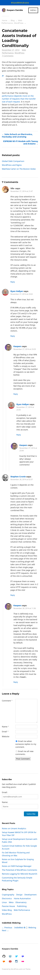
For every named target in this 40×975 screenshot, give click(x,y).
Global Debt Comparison (13, 161)
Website (5, 736)
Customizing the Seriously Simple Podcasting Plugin (17, 879)
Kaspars (17, 346)
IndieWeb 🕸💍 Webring (25, 927)
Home (4, 20)
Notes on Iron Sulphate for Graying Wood (18, 860)
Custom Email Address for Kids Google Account (19, 847)
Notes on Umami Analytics (14, 828)
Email (5, 731)
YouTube (10, 961)
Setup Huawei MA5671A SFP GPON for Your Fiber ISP (19, 833)
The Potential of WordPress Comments (19, 870)
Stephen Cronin (18, 476)
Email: (4, 792)
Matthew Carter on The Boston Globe (19, 169)
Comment (7, 700)
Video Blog (7, 910)
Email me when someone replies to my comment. (25, 744)
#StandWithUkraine (20, 2)
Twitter (16, 956)
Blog (13, 20)
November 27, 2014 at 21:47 (21, 191)
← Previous (7, 927)
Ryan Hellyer (16, 291)
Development (30, 894)
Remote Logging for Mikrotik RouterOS (19, 874)
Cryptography (8, 894)
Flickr (23, 961)
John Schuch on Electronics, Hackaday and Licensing (17, 135)
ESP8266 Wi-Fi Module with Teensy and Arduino (20, 142)
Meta (11, 902)
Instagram (16, 961)
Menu (33, 10)
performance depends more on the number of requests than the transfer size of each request (19, 99)
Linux (4, 902)
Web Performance (11, 21)
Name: (5, 802)
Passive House (8, 906)
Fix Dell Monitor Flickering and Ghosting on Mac (16, 854)
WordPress (18, 23)
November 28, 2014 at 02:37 (21, 479)
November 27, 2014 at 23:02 (21, 294)
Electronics (7, 898)
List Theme (26, 969)
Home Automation (22, 898)
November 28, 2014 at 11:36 (24, 608)
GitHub (4, 956)
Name (5, 726)
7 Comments (7, 55)
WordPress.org (10, 956)
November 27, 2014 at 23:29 (24, 349)
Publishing (22, 906)
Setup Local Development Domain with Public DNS (19, 840)
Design (19, 894)
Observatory (20, 902)
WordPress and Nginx (12, 165)
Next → (5, 930)
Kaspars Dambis (10, 949)
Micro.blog (4, 961)
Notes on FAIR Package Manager (16, 866)
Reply (12, 282)
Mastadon (23, 956)
